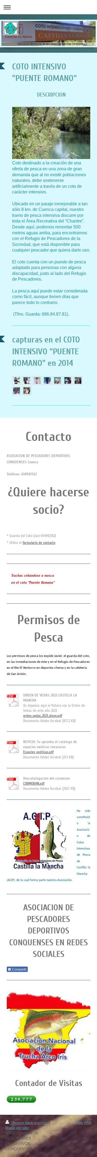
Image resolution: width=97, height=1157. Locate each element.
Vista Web (83, 1122)
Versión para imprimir (29, 1122)
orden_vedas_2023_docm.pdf (42, 715)
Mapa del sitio (17, 1128)
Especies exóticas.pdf (38, 752)
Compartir (19, 969)
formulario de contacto (39, 542)
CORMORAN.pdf (33, 783)
